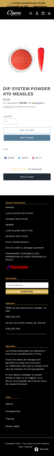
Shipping (7, 106)
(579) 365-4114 (13, 328)
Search (9, 404)
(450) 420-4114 (13, 316)
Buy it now (27, 138)
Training (10, 418)
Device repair (13, 426)
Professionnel (13, 411)
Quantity (8, 116)
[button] (27, 103)
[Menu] (49, 13)
